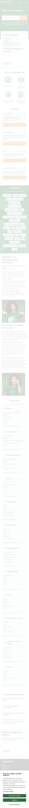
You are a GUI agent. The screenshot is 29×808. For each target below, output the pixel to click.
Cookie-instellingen (14, 804)
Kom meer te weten (8, 791)
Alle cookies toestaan (14, 795)
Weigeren (14, 800)
